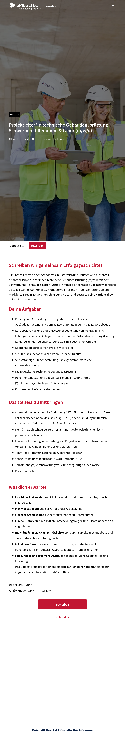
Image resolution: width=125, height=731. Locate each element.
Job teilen (62, 617)
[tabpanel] (62, 441)
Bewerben (62, 604)
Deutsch (14, 114)
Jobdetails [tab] (17, 245)
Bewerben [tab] (37, 245)
